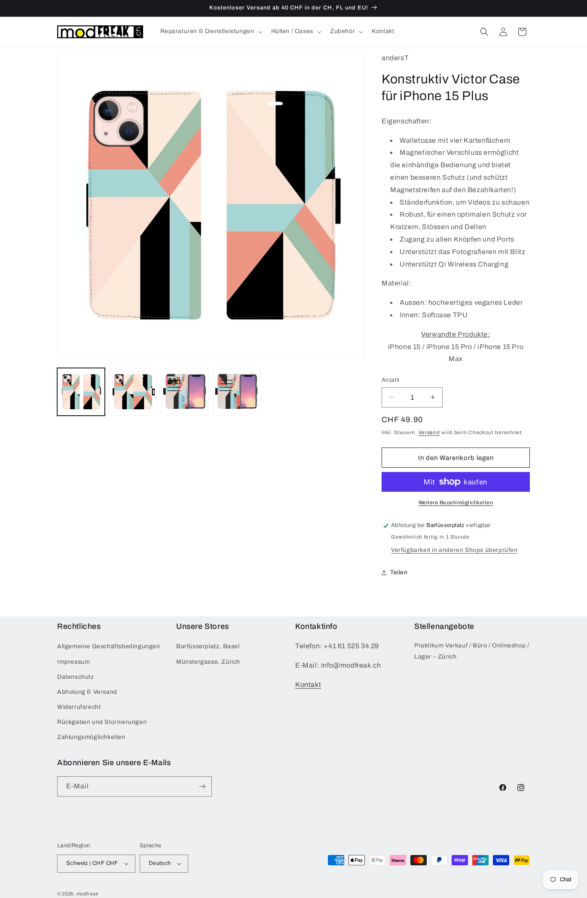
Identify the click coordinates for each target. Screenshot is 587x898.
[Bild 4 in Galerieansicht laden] (237, 392)
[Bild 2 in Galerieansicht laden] (133, 392)
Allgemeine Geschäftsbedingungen (108, 646)
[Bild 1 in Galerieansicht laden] (81, 392)
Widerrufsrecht (79, 707)
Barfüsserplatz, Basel (208, 646)
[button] (210, 31)
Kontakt (308, 684)
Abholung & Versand (87, 692)
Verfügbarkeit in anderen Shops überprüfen (454, 550)
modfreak (87, 893)
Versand (429, 432)
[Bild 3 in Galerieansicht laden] (185, 392)
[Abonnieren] (202, 786)
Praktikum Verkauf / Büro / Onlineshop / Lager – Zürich (471, 650)
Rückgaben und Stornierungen (102, 722)
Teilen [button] (399, 572)
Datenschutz (75, 677)
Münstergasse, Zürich (208, 662)
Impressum (73, 662)
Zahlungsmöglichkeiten (91, 737)
